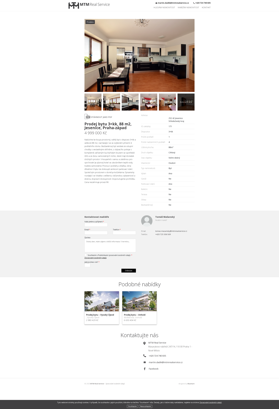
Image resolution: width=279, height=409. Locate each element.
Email (87, 229)
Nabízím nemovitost (188, 7)
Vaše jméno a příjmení (94, 221)
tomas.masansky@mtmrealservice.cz (171, 231)
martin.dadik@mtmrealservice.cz (173, 3)
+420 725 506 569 (163, 234)
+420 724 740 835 (203, 3)
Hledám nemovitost (164, 7)
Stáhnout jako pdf (101, 117)
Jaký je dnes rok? (92, 262)
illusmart (191, 384)
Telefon (117, 229)
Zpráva (87, 237)
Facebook (153, 368)
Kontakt (206, 7)
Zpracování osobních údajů (95, 258)
